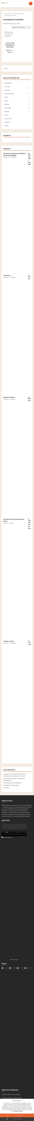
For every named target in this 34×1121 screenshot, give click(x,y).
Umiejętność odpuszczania (11, 785)
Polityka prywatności (18, 1110)
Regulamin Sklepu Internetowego (11, 1094)
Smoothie (6, 787)
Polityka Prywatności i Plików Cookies (12, 1098)
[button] (17, 1115)
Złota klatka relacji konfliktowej (12, 783)
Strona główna (7, 13)
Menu (30, 3)
